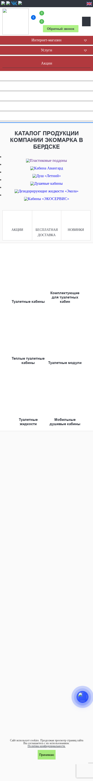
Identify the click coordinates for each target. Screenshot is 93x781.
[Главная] (15, 21)
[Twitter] (20, 4)
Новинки (76, 230)
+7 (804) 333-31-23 (61, 17)
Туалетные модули (65, 363)
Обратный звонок (60, 29)
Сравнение (33, 18)
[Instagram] (8, 4)
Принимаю (46, 755)
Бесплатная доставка (47, 232)
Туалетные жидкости (28, 422)
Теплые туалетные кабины (28, 360)
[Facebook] (3, 4)
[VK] (14, 3)
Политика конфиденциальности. (47, 746)
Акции (17, 230)
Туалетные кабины (28, 301)
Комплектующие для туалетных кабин (64, 297)
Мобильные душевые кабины (65, 422)
